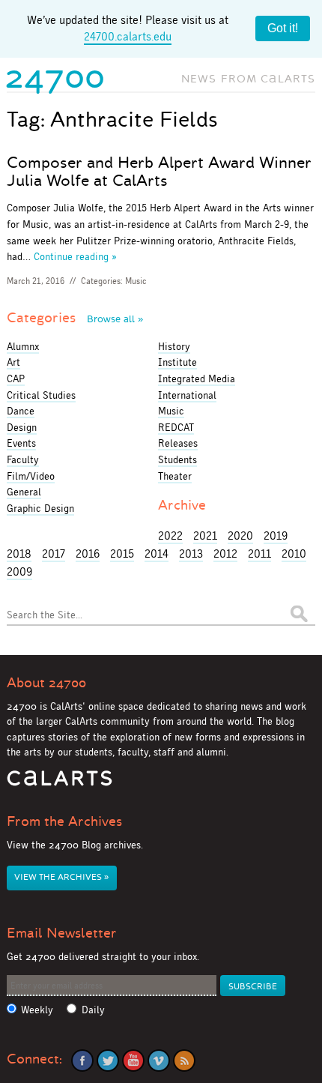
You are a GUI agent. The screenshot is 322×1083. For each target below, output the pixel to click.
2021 (205, 535)
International (187, 395)
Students (177, 459)
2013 (191, 553)
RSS (184, 1060)
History (174, 346)
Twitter (108, 1060)
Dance (20, 411)
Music (136, 281)
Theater (175, 476)
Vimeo (159, 1060)
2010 (294, 553)
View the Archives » (61, 877)
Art (13, 362)
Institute (177, 362)
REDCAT (176, 427)
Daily (93, 1010)
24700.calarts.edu (127, 36)
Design (22, 427)
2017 (53, 553)
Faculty (23, 459)
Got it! (282, 28)
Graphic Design (40, 508)
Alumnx (23, 346)
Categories (75, 317)
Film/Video (31, 476)
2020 (240, 535)
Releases (178, 443)
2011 (259, 553)
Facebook (82, 1060)
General (24, 492)
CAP (16, 378)
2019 (276, 535)
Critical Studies (41, 395)
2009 (19, 571)
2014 (156, 553)
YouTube (133, 1060)
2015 (122, 553)
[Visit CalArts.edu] (59, 783)
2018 (19, 553)
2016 (88, 553)
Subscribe (252, 987)
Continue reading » (75, 256)
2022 (170, 535)
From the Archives (64, 821)
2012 (225, 553)
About (46, 682)
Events (21, 443)
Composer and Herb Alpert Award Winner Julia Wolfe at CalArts (159, 172)
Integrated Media (196, 378)
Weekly (37, 1010)
